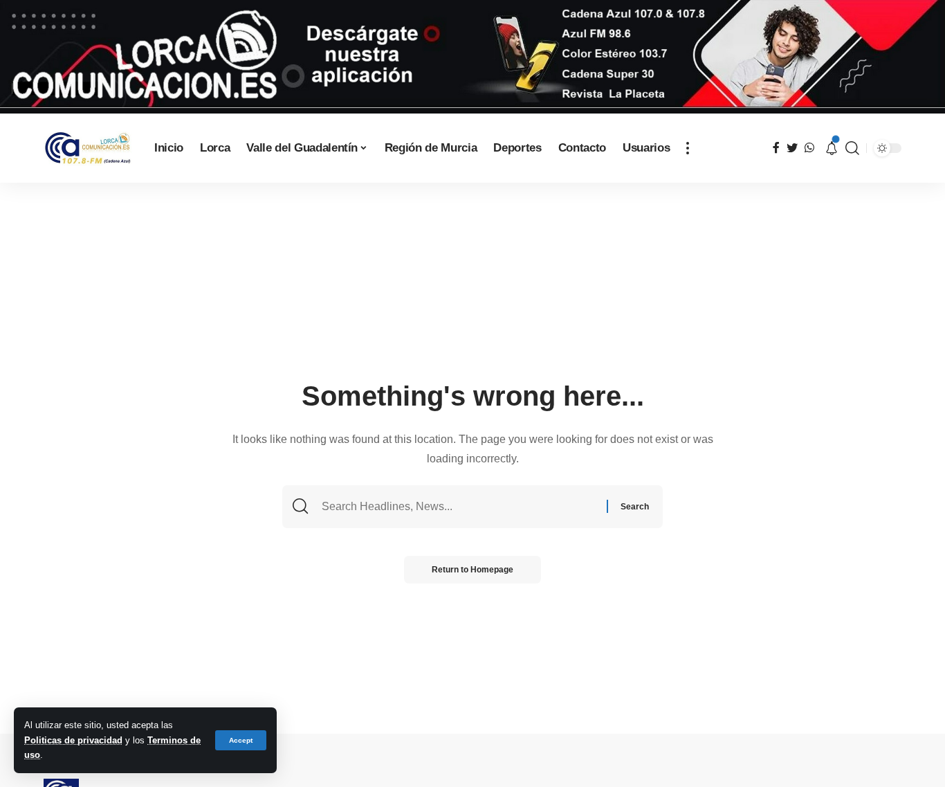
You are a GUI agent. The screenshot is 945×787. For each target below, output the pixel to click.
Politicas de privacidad (73, 740)
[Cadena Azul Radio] (88, 148)
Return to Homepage (472, 570)
